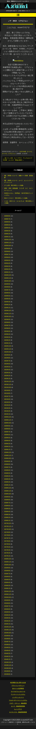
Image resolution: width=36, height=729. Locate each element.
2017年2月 (7, 553)
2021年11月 (7, 384)
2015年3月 (7, 618)
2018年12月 (7, 488)
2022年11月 (7, 349)
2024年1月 (7, 307)
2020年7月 (7, 432)
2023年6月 (7, 328)
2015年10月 (7, 597)
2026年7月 (7, 219)
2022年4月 (7, 369)
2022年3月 (7, 372)
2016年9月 (7, 567)
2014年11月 (7, 630)
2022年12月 (7, 346)
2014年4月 (7, 650)
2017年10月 (7, 529)
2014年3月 (7, 653)
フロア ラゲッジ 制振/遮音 (18, 703)
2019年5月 (7, 473)
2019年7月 (7, 467)
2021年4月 (7, 405)
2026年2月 (7, 233)
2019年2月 (7, 482)
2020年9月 (7, 426)
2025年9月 (7, 248)
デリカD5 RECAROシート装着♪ (14, 185)
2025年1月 (7, 272)
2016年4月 (7, 582)
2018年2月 (7, 517)
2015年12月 (7, 591)
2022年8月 (7, 358)
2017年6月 (7, 541)
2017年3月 (7, 550)
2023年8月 (7, 322)
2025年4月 (7, 263)
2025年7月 (7, 254)
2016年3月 (7, 585)
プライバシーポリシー (18, 685)
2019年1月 (7, 485)
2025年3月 (7, 266)
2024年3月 (7, 301)
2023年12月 (7, 310)
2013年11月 (7, 665)
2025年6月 (7, 257)
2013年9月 (7, 671)
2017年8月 (7, 535)
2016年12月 (7, 559)
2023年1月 (7, 343)
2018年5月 (7, 508)
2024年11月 (7, 278)
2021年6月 (7, 399)
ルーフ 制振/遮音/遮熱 (18, 706)
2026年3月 (7, 231)
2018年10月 (7, 494)
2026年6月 (7, 222)
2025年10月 (7, 245)
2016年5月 (7, 579)
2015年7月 (7, 606)
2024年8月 (7, 287)
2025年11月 (7, 242)
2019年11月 (7, 455)
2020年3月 (7, 443)
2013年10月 (7, 668)
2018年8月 (7, 499)
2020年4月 (7, 440)
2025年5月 (7, 260)
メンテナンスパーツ (18, 697)
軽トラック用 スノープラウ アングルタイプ (17, 158)
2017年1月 (7, 556)
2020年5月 (7, 437)
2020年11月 (7, 420)
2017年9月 (7, 532)
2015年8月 (7, 603)
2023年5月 (7, 331)
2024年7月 (7, 290)
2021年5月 (7, 402)
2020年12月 (7, 417)
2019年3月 (7, 479)
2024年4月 (7, 298)
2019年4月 (7, 476)
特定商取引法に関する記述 (18, 682)
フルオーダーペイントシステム (18, 700)
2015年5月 (7, 612)
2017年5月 (7, 544)
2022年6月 (7, 363)
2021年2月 (7, 411)
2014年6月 (7, 644)
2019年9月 (7, 461)
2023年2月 (7, 340)
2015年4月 (7, 615)
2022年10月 (7, 352)
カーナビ (29, 151)
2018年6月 (7, 505)
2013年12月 (7, 662)
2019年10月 (7, 458)
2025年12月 (7, 239)
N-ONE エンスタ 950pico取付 (13, 160)
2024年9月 (7, 284)
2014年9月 (7, 635)
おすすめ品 (23, 151)
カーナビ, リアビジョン (9, 153)
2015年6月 (7, 609)
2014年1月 (7, 659)
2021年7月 (7, 396)
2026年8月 (7, 216)
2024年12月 (7, 275)
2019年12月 (7, 452)
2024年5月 (7, 296)
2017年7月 (7, 538)
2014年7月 (7, 641)
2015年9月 (7, 600)
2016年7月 (7, 573)
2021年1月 (7, 414)
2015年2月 (7, 621)
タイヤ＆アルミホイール (18, 691)
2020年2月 (7, 446)
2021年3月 (7, 408)
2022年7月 (7, 361)
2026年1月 (7, 236)
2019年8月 (7, 464)
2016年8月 (7, 570)
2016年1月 (7, 588)
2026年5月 (7, 225)
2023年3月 (7, 337)
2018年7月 (7, 502)
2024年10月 (7, 281)
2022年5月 (7, 367)
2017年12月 (7, 523)
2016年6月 (7, 576)
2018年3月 (7, 514)
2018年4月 (7, 511)
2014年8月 (7, 638)
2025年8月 (7, 251)
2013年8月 (7, 674)
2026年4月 (7, 228)
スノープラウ (18, 709)
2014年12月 (7, 627)
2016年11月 (7, 562)
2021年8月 (7, 393)
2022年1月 (7, 378)
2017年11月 (7, 526)
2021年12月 (7, 381)
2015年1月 (7, 624)
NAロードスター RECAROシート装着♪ (16, 198)
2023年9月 (7, 319)
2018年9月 (7, 497)
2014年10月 (7, 633)
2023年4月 (7, 334)
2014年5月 (7, 647)
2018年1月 (7, 520)
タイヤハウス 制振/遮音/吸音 (18, 712)
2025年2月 (7, 269)
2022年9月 (7, 355)
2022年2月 (7, 375)
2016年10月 (7, 564)
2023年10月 (7, 316)
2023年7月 (7, 325)
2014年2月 (7, 656)
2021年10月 (7, 387)
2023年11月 (7, 313)
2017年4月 (7, 547)
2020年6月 (7, 434)
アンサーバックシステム (18, 694)
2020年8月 (7, 429)
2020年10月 (7, 423)
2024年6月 (7, 293)
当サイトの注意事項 (18, 688)
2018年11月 (7, 491)
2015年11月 (7, 594)
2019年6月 (7, 470)
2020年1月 (7, 449)
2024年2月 (7, 304)
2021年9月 (7, 390)
